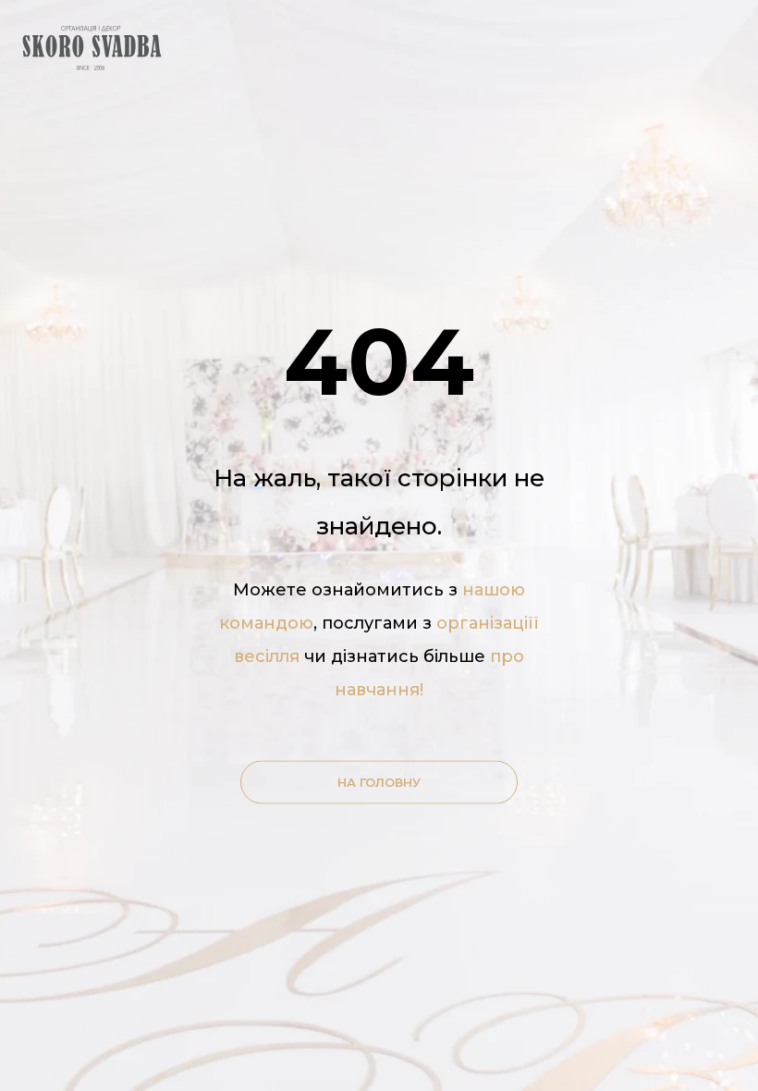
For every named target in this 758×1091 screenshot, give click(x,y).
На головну (379, 782)
